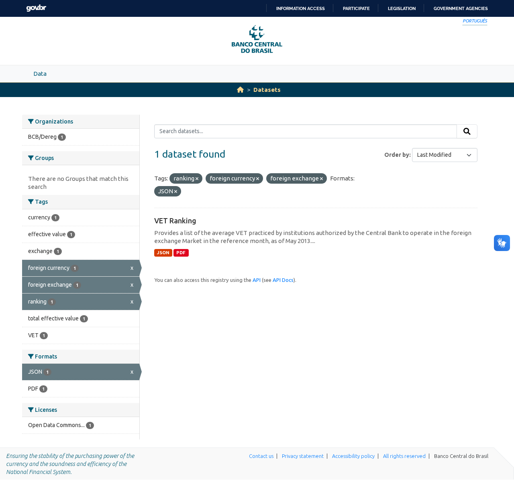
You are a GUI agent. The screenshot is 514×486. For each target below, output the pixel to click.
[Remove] (197, 178)
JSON (163, 252)
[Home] (240, 89)
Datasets (267, 89)
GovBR (36, 8)
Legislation (402, 8)
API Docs (283, 280)
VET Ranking (175, 221)
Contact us (261, 456)
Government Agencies (461, 8)
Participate (356, 8)
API (257, 280)
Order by (396, 155)
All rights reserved (404, 456)
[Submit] (467, 131)
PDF (181, 252)
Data (40, 73)
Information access (300, 8)
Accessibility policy (353, 456)
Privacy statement (303, 456)
